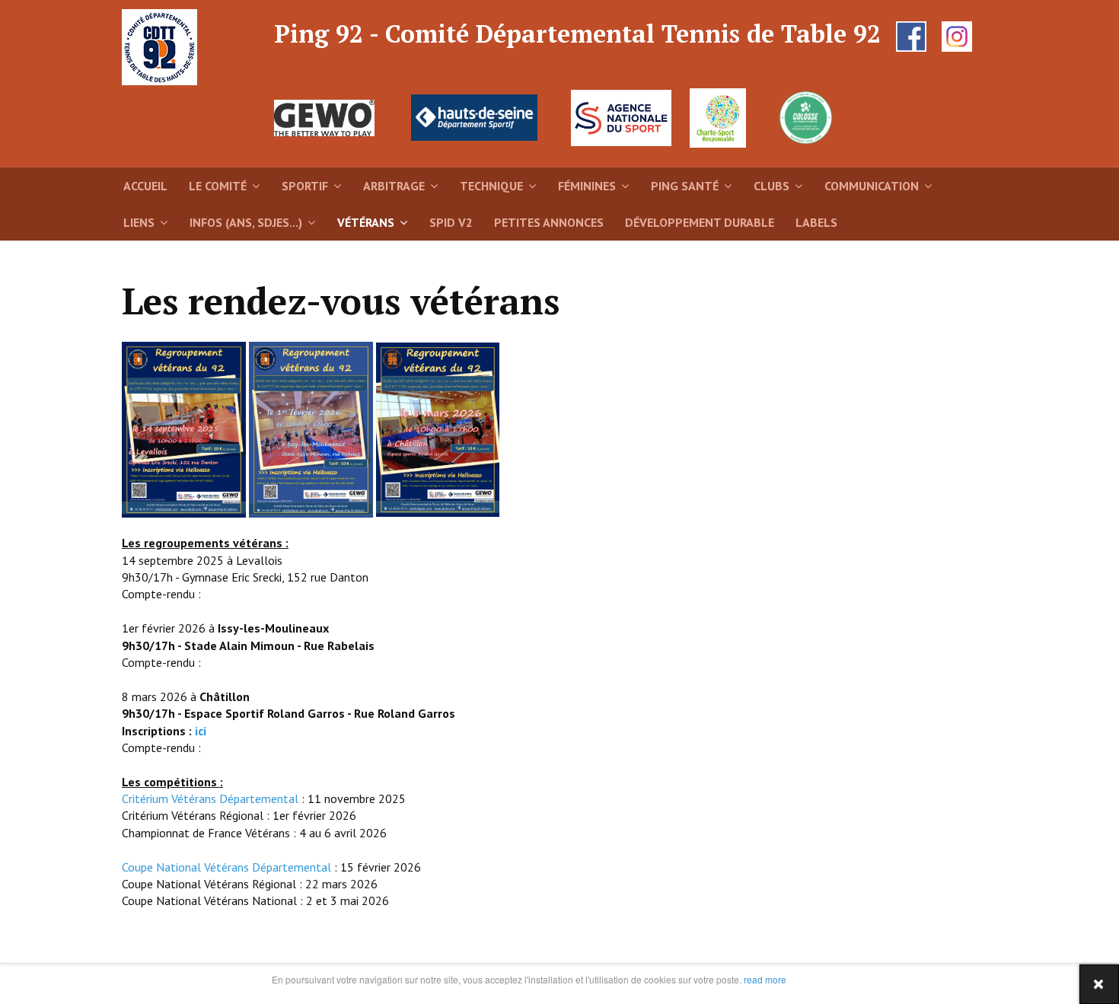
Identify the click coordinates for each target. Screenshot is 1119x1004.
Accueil (145, 185)
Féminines (587, 185)
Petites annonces (549, 222)
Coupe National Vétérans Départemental (226, 867)
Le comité (218, 185)
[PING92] (164, 47)
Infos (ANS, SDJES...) (246, 222)
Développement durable (699, 222)
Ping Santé (685, 185)
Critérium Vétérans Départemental (210, 798)
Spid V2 (451, 222)
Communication (871, 185)
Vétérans (365, 222)
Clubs (771, 185)
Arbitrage (394, 185)
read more (763, 979)
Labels (816, 222)
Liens (139, 222)
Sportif (305, 185)
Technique (491, 185)
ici (200, 730)
